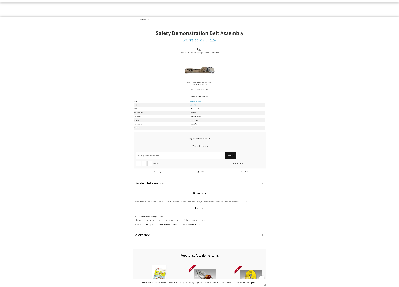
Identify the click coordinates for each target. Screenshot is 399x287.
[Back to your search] (136, 19)
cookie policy (251, 282)
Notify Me (231, 155)
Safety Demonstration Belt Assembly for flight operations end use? (172, 224)
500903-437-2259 (195, 101)
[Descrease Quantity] (138, 163)
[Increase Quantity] (149, 163)
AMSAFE (193, 105)
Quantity (156, 163)
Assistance (199, 235)
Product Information (199, 183)
